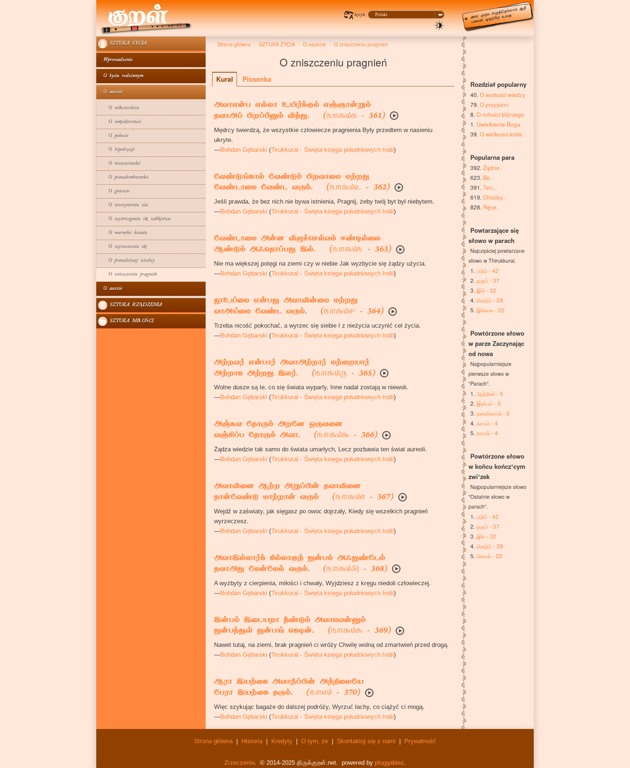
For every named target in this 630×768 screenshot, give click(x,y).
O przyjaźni (494, 104)
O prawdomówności (123, 177)
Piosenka (256, 79)
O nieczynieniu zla (123, 205)
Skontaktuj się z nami (366, 741)
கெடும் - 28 (490, 300)
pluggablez (389, 762)
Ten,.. (490, 187)
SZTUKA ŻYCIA (127, 43)
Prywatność (420, 741)
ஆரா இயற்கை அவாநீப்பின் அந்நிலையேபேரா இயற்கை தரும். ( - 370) (288, 687)
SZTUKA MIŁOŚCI (130, 321)
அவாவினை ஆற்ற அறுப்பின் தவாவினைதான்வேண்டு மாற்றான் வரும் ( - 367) (304, 492)
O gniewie (113, 191)
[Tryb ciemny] (439, 24)
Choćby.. (494, 197)
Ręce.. (491, 207)
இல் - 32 (486, 290)
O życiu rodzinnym (120, 76)
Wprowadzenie (115, 60)
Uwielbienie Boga (498, 124)
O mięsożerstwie (119, 122)
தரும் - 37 (488, 280)
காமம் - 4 (487, 423)
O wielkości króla (501, 134)
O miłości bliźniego (500, 114)
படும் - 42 (488, 270)
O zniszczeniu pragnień (127, 274)
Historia (251, 741)
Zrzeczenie (239, 762)
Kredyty (281, 741)
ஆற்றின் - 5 (490, 393)
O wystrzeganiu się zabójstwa (134, 219)
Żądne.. (492, 167)
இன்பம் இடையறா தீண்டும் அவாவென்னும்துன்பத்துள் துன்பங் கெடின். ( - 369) (302, 626)
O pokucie (113, 136)
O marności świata (122, 233)
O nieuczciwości (119, 164)
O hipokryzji (116, 150)
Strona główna (213, 741)
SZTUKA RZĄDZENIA (134, 305)
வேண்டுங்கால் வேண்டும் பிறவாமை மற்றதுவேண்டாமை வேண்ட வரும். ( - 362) (302, 182)
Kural (224, 79)
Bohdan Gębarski (243, 149)
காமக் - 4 (487, 433)
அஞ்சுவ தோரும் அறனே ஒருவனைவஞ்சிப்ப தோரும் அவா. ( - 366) (296, 430)
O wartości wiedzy (502, 94)
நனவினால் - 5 (493, 413)
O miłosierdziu (118, 108)
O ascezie (110, 92)
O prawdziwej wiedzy (126, 261)
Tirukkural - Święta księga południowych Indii (332, 149)
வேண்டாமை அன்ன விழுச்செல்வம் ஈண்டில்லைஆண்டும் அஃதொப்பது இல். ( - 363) (303, 244)
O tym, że (314, 741)
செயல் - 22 (489, 556)
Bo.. (488, 177)
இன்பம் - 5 (489, 403)
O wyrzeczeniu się (122, 247)
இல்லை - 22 (491, 310)
